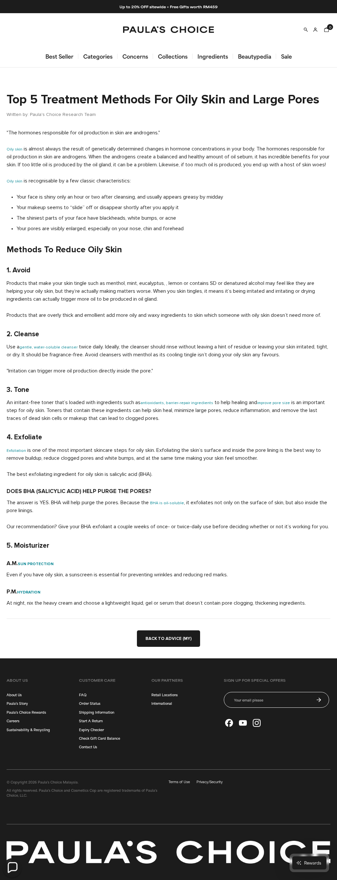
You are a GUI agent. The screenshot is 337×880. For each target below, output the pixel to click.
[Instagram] (256, 723)
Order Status (89, 703)
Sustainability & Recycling (28, 729)
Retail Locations (164, 694)
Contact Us (88, 746)
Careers (13, 720)
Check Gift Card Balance (99, 738)
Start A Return (91, 720)
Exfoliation (16, 451)
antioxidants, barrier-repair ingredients (177, 403)
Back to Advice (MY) (168, 638)
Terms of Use (179, 782)
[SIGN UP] (319, 700)
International (161, 703)
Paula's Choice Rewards (26, 712)
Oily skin (14, 149)
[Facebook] (229, 723)
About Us (14, 694)
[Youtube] (243, 723)
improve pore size (273, 403)
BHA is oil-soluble (167, 503)
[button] (12, 867)
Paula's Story (17, 703)
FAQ (83, 694)
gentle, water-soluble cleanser (48, 347)
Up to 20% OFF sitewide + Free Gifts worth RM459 (168, 6)
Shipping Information (96, 712)
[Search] (305, 29)
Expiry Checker (91, 729)
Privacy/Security (209, 782)
